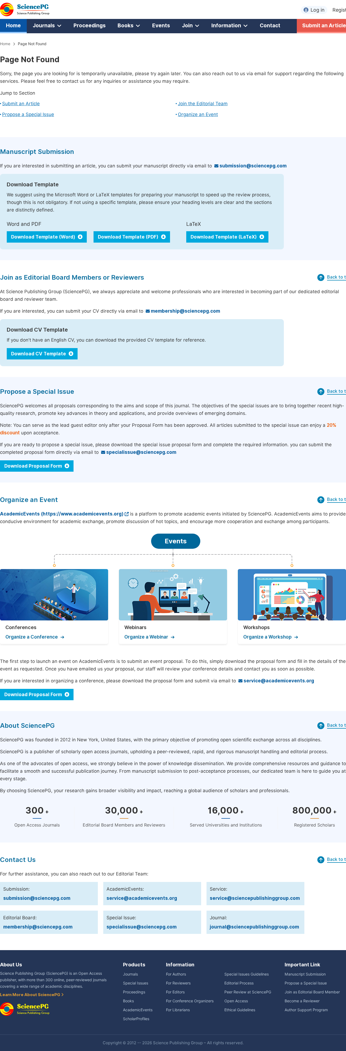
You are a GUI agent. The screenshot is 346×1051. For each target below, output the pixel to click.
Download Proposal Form (33, 466)
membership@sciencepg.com (185, 311)
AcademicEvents (137, 1010)
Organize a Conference (31, 637)
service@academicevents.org (278, 680)
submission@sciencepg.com (252, 165)
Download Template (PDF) (128, 237)
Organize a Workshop (267, 637)
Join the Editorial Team (203, 103)
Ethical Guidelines (239, 1010)
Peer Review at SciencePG (247, 992)
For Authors (176, 974)
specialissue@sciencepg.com (140, 452)
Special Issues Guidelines (246, 974)
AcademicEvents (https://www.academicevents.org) (62, 514)
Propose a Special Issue (28, 114)
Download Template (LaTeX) (224, 237)
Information (226, 25)
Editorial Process (239, 983)
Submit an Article (21, 103)
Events (161, 25)
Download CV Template (39, 353)
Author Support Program (306, 1010)
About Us (11, 964)
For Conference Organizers (190, 1001)
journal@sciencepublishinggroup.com (254, 927)
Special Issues (135, 983)
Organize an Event (198, 114)
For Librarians (178, 1010)
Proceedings (90, 25)
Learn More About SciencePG (30, 994)
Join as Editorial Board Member (312, 992)
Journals (44, 25)
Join (187, 25)
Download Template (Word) (43, 237)
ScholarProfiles (136, 1019)
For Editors (175, 992)
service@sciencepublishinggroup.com (255, 898)
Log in (318, 10)
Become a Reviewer (302, 1001)
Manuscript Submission (305, 974)
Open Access (236, 1001)
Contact (270, 25)
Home (13, 25)
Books (126, 25)
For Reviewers (178, 983)
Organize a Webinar (146, 637)
